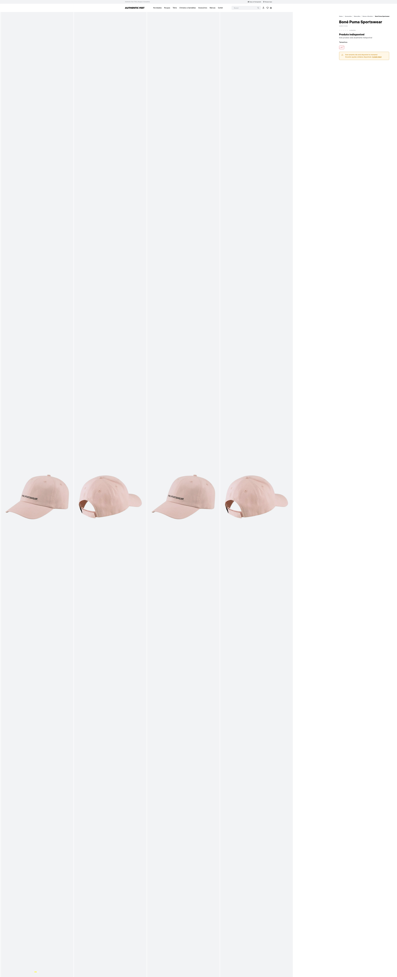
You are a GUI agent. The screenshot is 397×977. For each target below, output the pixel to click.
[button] (341, 47)
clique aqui (376, 57)
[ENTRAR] (263, 8)
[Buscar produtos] (258, 8)
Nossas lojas (268, 2)
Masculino (357, 16)
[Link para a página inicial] (341, 16)
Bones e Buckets (368, 16)
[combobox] (246, 8)
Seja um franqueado (255, 2)
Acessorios (348, 16)
